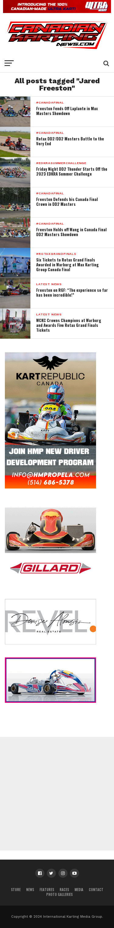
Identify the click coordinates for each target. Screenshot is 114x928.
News (30, 889)
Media (78, 889)
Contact (96, 889)
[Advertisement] (57, 794)
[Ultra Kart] (57, 11)
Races (64, 889)
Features (47, 889)
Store (16, 889)
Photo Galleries (59, 894)
